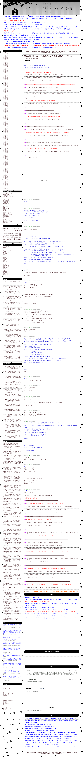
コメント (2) (38, 58)
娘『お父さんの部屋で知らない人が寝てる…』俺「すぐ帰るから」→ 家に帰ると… (12, 372)
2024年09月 (5, 79)
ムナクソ (5, 202)
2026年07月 (5, 53)
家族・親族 (5, 208)
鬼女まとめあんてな (7, 697)
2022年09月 (5, 108)
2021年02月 (5, 130)
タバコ (47, 591)
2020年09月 (5, 136)
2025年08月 (5, 66)
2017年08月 (5, 179)
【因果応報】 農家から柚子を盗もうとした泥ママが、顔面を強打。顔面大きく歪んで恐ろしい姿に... (46, 568)
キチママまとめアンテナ (8, 693)
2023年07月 (5, 96)
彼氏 (5, 235)
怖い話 (4, 210)
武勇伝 (4, 216)
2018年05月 (5, 169)
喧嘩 (9, 233)
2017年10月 (5, 177)
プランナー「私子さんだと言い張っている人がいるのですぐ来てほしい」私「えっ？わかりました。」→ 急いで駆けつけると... (50, 129)
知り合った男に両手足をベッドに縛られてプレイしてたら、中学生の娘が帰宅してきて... (42, 80)
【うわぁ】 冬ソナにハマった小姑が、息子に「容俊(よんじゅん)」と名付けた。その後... (42, 561)
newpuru (5, 687)
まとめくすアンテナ (7, 709)
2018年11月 (5, 162)
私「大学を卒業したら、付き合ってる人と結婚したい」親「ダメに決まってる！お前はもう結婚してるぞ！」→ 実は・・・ (12, 509)
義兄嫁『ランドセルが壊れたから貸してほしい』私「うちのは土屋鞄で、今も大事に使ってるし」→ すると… (13, 288)
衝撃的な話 (5, 222)
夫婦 (4, 207)
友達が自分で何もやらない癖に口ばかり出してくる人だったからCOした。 (40, 110)
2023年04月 (5, 99)
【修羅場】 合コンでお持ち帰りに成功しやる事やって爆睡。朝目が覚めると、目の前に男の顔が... (44, 545)
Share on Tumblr (42, 688)
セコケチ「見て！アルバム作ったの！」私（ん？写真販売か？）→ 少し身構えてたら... (42, 103)
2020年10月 (5, 135)
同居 (5, 233)
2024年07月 (5, 82)
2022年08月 (5, 109)
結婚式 (17, 237)
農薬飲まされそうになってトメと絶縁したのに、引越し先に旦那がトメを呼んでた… (48, 56)
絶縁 (69, 591)
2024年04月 (5, 85)
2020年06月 (5, 139)
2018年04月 (5, 170)
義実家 (20, 237)
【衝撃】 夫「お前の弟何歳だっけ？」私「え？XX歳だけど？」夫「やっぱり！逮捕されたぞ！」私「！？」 (46, 509)
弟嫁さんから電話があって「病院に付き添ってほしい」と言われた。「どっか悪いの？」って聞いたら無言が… (13, 386)
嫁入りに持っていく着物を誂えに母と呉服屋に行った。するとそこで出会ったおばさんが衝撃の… (12, 556)
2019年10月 (5, 149)
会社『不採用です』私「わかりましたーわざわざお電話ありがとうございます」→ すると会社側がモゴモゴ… (12, 367)
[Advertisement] (39, 168)
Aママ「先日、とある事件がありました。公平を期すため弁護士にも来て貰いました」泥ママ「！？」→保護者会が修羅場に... (49, 506)
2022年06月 (5, 111)
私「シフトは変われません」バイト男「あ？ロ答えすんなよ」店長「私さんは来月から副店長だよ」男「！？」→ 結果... (50, 84)
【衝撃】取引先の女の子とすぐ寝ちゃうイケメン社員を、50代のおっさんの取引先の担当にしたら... (45, 548)
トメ (20, 228)
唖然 (7, 233)
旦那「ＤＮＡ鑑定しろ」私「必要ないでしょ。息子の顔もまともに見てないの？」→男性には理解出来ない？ (12, 321)
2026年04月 (5, 57)
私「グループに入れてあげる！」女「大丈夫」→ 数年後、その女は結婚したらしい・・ (12, 325)
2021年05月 (5, 126)
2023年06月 (5, 97)
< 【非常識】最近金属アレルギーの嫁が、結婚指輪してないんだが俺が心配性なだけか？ (37, 52)
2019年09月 (5, 150)
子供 (19, 233)
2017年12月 (5, 175)
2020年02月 (5, 144)
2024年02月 (5, 88)
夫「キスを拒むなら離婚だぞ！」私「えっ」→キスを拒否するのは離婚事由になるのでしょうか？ (44, 542)
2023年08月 (5, 95)
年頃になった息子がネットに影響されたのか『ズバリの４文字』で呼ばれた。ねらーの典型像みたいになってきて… (12, 513)
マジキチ (5, 201)
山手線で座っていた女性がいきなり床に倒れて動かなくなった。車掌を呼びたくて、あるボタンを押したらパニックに (12, 602)
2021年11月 (5, 119)
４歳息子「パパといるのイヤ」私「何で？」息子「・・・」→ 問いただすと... (42, 148)
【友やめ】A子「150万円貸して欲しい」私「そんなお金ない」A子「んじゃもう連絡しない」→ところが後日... (47, 539)
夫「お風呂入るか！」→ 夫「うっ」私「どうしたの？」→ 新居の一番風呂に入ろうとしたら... (44, 119)
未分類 (4, 215)
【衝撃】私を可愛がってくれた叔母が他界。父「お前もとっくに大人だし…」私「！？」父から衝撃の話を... (48, 551)
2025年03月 (5, 72)
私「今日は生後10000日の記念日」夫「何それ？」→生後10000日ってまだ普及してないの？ (45, 503)
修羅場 (4, 203)
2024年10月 (5, 78)
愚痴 (16, 235)
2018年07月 (5, 166)
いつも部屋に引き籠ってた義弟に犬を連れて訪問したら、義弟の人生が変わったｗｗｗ (42, 87)
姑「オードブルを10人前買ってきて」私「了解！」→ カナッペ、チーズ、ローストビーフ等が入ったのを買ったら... (48, 571)
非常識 (4, 241)
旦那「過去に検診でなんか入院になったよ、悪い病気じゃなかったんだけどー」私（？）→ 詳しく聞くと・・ (12, 292)
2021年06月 (5, 125)
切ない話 (5, 204)
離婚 (19, 239)
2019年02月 (5, 158)
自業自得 (4, 239)
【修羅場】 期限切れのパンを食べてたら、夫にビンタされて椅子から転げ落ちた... (41, 574)
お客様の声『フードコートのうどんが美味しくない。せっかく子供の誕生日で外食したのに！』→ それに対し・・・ (13, 420)
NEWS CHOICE (6, 703)
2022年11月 (5, 105)
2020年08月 (5, 137)
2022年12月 (5, 104)
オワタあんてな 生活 (7, 708)
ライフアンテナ (6, 694)
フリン (5, 230)
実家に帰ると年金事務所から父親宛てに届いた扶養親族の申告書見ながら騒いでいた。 (43, 116)
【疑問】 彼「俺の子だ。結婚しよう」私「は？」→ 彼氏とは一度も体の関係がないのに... (43, 587)
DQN (4, 228)
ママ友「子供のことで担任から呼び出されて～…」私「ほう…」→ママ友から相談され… (12, 525)
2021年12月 (5, 118)
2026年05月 (5, 56)
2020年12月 (5, 132)
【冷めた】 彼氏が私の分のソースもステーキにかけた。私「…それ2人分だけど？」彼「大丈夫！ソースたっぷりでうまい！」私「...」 (51, 565)
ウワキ (9, 228)
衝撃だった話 (5, 221)
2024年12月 (5, 76)
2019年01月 (5, 159)
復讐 (4, 209)
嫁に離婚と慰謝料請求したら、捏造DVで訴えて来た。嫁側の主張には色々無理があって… (12, 580)
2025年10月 (5, 64)
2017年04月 (5, 184)
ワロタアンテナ (6, 695)
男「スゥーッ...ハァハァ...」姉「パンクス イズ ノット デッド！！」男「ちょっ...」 (41, 122)
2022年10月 (5, 106)
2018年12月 (5, 161)
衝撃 (8, 239)
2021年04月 (5, 128)
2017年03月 (5, 185)
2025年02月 (5, 73)
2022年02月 (5, 116)
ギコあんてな (5, 701)
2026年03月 (5, 58)
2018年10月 (5, 163)
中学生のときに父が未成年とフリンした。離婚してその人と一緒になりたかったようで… (13, 283)
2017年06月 (5, 182)
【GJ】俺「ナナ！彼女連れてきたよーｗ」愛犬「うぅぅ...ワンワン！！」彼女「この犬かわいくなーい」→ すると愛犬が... (49, 106)
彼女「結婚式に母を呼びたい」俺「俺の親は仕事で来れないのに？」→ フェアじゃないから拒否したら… (12, 649)
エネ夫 (33, 591)
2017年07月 (5, 181)
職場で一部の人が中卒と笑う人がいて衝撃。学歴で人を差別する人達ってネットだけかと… (12, 521)
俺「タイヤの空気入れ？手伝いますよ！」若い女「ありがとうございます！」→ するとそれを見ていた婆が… (12, 677)
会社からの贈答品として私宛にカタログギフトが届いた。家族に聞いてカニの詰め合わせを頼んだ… (13, 415)
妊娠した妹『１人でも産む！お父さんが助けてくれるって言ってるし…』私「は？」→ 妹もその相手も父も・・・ (12, 341)
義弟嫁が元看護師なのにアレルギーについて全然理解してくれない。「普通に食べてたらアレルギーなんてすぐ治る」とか (12, 477)
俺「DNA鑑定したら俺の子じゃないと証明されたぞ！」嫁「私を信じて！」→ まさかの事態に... (44, 77)
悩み (13, 235)
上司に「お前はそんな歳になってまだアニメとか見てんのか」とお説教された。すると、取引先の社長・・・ (12, 560)
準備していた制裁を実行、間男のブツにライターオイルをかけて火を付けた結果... (41, 528)
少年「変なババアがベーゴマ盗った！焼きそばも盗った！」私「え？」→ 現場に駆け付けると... (44, 512)
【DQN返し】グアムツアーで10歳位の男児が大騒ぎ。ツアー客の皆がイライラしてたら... (44, 535)
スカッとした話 (6, 199)
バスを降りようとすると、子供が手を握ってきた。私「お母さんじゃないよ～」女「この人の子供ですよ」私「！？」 (12, 448)
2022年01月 (5, 117)
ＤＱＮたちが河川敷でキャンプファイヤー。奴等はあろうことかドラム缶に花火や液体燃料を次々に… (12, 571)
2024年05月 (5, 84)
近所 (74, 591)
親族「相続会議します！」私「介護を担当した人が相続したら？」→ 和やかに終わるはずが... (43, 113)
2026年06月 (5, 55)
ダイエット (42, 591)
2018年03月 (5, 171)
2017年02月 (5, 186)
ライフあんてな (6, 702)
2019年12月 (5, 146)
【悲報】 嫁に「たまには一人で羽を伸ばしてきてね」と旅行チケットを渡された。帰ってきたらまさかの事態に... (49, 584)
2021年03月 (5, 129)
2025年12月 (5, 62)
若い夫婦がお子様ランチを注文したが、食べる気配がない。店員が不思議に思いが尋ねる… (12, 589)
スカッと (17, 228)
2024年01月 (5, 89)
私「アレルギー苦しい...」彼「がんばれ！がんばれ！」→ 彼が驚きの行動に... (40, 138)
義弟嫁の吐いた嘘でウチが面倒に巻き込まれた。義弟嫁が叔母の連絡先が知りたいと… (13, 410)
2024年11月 (5, 77)
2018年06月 (5, 168)
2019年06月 (5, 154)
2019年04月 (5, 156)
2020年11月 (5, 134)
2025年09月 (5, 65)
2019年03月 (5, 157)
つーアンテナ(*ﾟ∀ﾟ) (7, 688)
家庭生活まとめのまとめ (8, 700)
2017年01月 (5, 188)
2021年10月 (5, 121)
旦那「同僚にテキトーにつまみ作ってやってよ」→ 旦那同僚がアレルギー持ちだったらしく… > (65, 52)
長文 (14, 239)
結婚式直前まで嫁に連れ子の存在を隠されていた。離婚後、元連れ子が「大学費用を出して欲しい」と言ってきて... (47, 151)
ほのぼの (5, 200)
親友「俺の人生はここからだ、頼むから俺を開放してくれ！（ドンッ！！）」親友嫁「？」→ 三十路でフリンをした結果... (49, 90)
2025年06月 (5, 69)
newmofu (5, 686)
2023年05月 (5, 98)
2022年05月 (5, 112)
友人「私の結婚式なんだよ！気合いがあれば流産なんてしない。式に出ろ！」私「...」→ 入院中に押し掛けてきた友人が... (49, 155)
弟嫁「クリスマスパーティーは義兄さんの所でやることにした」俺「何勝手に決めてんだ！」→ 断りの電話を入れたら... (48, 135)
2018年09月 (5, 164)
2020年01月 (5, 145)
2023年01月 (5, 103)
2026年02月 (5, 59)
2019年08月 (5, 151)
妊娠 (12, 233)
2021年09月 (5, 122)
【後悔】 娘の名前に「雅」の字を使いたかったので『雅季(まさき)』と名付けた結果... (42, 500)
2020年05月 (5, 141)
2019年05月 (5, 155)
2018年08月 (5, 165)
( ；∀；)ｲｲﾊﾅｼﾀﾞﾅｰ (7, 193)
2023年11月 (5, 91)
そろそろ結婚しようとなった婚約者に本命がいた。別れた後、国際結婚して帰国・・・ (13, 377)
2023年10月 (5, 92)
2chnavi (4, 696)
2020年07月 (5, 138)
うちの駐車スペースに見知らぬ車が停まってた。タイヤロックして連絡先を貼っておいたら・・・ (44, 522)
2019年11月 (5, 148)
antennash (5, 689)
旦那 (20, 235)
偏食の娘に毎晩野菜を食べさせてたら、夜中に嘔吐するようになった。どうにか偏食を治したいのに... (45, 555)
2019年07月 (5, 152)
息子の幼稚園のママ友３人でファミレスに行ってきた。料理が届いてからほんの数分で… (12, 584)
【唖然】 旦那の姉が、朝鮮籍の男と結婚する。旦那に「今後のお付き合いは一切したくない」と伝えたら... (46, 577)
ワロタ (11, 230)
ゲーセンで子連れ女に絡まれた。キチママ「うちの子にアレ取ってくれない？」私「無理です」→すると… (12, 544)
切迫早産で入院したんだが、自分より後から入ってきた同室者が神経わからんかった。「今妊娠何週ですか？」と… (12, 593)
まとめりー (5, 704)
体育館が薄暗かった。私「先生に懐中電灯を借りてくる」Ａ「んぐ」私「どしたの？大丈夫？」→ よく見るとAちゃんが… (12, 486)
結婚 (15, 237)
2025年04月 (5, 71)
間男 (16, 239)
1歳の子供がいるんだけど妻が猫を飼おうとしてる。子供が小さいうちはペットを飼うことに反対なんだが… (48, 132)
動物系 (4, 206)
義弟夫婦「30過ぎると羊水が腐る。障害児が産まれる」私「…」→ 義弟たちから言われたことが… (12, 643)
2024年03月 (5, 86)
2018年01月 (5, 174)
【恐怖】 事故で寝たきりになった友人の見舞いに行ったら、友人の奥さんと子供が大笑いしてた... (44, 516)
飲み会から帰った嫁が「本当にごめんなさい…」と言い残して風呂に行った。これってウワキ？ (12, 671)
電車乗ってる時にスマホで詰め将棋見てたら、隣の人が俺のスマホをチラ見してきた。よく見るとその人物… (13, 310)
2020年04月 (5, 142)
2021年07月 (5, 124)
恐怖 (9, 235)
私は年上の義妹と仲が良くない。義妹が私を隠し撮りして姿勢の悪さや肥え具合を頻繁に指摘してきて (13, 346)
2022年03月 (5, 115)
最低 (4, 237)
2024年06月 (5, 83)
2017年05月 (5, 183)
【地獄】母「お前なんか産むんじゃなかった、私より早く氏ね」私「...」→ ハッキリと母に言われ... (45, 126)
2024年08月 (5, 81)
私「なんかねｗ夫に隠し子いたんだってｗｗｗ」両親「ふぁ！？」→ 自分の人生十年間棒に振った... (45, 93)
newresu (4, 685)
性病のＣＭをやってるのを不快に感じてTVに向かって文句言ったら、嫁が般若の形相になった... (44, 142)
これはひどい (5, 197)
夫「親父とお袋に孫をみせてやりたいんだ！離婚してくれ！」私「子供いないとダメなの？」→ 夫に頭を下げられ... (48, 581)
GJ (5, 228)
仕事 (13, 230)
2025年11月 (5, 63)
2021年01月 (5, 131)
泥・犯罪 (5, 219)
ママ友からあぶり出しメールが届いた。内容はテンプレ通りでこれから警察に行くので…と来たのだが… (13, 396)
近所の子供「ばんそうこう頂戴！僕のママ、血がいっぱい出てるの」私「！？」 (41, 525)
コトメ (14, 228)
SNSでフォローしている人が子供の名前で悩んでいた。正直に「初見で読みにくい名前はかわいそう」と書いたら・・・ (12, 539)
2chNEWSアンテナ (7, 705)
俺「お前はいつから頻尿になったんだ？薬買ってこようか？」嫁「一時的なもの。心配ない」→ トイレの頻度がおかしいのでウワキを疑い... (52, 145)
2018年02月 (5, 172)
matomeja (5, 707)
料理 (17, 235)
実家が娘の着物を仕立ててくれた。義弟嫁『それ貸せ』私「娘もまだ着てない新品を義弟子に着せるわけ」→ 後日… (13, 431)
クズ (12, 228)
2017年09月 (5, 178)
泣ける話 (5, 217)
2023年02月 (5, 102)
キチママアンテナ (6, 692)
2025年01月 (5, 75)
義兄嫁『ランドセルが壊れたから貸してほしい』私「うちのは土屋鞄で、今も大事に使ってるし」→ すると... (46, 661)
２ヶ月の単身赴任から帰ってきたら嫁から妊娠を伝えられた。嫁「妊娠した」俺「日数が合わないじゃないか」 (12, 664)
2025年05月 (5, 70)
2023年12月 (5, 90)
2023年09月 (5, 93)
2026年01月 (5, 60)
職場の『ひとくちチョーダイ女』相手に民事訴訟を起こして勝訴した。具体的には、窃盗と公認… (13, 391)
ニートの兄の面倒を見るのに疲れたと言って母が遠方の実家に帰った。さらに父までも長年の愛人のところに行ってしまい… (12, 548)
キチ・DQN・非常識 (7, 196)
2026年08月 (5, 52)
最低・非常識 (5, 214)
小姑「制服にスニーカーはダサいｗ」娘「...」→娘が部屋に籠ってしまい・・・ (42, 519)
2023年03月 (5, 101)
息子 (11, 235)
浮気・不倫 (5, 220)
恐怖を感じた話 (6, 212)
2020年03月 (5, 143)
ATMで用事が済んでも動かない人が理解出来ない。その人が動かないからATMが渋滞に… (12, 530)
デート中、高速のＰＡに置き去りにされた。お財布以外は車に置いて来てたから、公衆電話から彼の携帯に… (13, 400)
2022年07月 (5, 110)
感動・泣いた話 (6, 213)
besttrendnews (6, 699)
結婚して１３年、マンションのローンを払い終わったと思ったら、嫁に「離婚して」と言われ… (13, 330)
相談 (12, 237)
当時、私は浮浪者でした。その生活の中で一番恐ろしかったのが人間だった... (41, 100)
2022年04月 (5, 113)
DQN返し (5, 194)
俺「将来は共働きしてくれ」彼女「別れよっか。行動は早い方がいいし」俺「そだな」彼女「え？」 (45, 74)
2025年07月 (5, 68)
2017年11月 (5, 176)
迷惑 (11, 239)
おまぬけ (5, 195)
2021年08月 (5, 123)
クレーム (37, 591)
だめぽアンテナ (6, 691)
